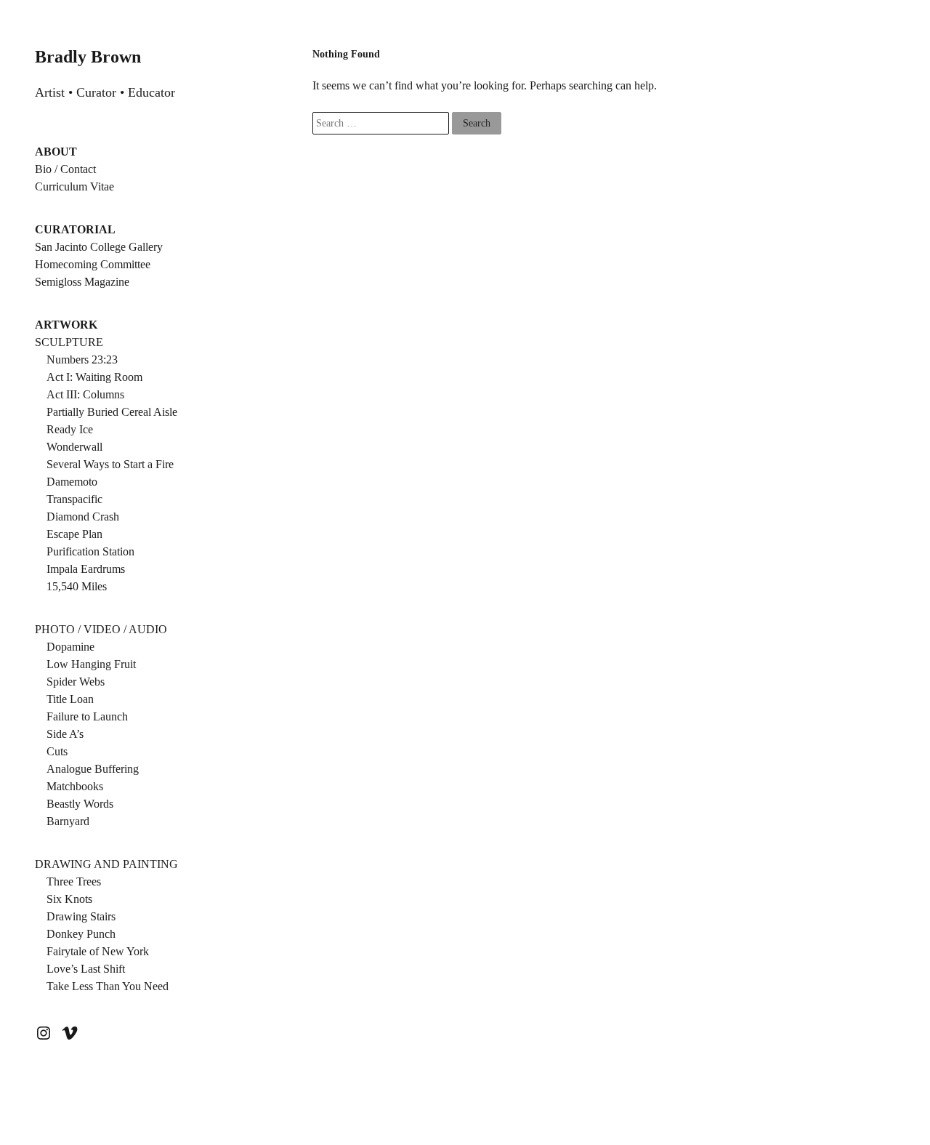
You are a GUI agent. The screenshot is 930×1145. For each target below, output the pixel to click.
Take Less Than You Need (107, 986)
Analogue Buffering (92, 769)
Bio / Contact (65, 169)
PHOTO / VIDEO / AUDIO (101, 629)
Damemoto (71, 481)
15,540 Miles (76, 586)
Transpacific (74, 499)
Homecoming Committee (92, 264)
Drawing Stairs (81, 916)
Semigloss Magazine (82, 282)
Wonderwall (74, 447)
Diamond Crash (82, 516)
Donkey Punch (81, 934)
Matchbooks (74, 786)
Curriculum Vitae (74, 186)
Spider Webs (75, 681)
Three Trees (73, 881)
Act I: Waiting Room (94, 377)
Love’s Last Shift (85, 969)
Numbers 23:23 (82, 359)
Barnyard (67, 821)
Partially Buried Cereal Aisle (111, 412)
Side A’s (65, 734)
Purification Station (90, 551)
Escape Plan (74, 534)
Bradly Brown (88, 56)
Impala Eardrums (85, 569)
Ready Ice (69, 429)
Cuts (57, 751)
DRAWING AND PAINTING (106, 864)
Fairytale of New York (97, 951)
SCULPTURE (69, 342)
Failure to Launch (87, 716)
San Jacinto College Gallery (99, 247)
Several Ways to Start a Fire (110, 464)
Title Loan (70, 699)
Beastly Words (79, 804)
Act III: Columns (85, 394)
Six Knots (69, 899)
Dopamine (70, 646)
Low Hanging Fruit (91, 664)
